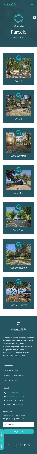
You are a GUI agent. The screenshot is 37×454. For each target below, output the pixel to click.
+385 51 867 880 (13, 393)
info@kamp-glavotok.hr (15, 397)
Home (15, 37)
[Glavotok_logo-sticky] (10, 2)
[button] (34, 17)
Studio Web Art (18, 447)
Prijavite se (18, 431)
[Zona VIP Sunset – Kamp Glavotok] (18, 322)
